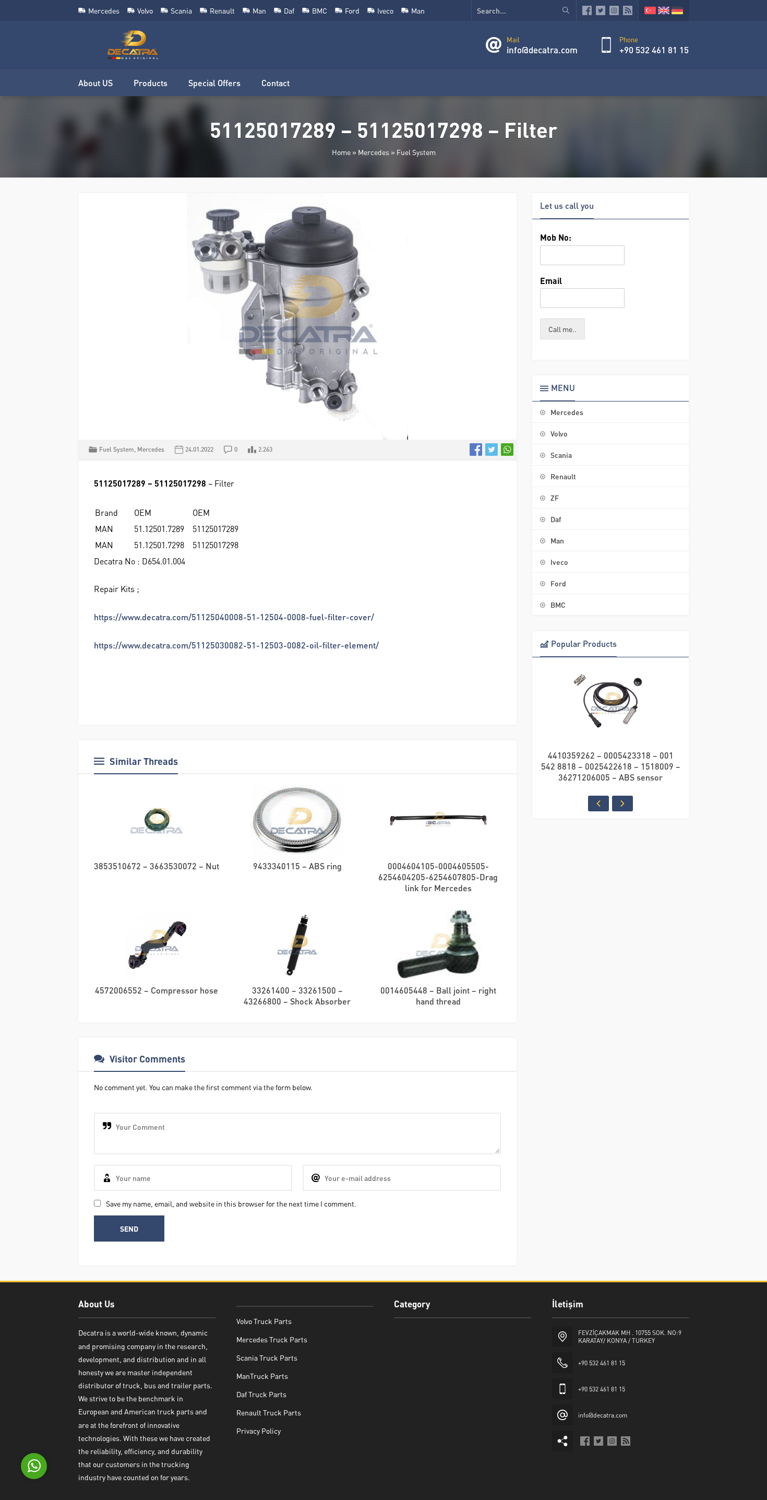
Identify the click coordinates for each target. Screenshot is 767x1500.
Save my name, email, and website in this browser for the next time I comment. (231, 1203)
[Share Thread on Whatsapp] (507, 449)
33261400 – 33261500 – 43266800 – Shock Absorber (297, 996)
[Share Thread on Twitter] (491, 449)
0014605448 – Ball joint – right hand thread (438, 996)
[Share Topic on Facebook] (476, 449)
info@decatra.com (542, 49)
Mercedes (373, 152)
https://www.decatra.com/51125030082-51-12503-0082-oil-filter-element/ (236, 645)
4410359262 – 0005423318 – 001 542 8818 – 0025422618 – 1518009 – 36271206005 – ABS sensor (610, 766)
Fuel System (416, 152)
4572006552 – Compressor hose (156, 990)
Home (341, 152)
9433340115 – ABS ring (297, 865)
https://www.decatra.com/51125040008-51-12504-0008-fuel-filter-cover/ (234, 616)
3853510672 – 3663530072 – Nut (156, 865)
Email (551, 281)
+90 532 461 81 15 (654, 49)
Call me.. (562, 329)
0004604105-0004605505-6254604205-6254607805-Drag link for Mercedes (438, 876)
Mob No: (555, 237)
